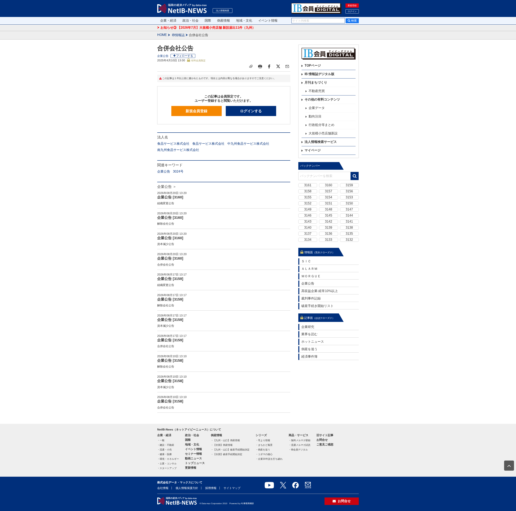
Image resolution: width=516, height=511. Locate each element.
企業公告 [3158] (170, 360)
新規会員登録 (196, 111)
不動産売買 (317, 91)
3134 (307, 239)
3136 (328, 233)
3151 (328, 203)
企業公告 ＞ (166, 187)
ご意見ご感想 (324, 444)
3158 (307, 191)
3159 (349, 185)
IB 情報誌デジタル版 (319, 74)
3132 (349, 239)
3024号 (178, 171)
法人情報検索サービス (321, 141)
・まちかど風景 (264, 445)
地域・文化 (244, 20)
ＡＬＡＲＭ (309, 268)
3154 (328, 197)
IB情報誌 (178, 35)
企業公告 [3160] (170, 197)
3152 (307, 203)
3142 (328, 221)
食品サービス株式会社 (173, 143)
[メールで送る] (287, 66)
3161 (307, 185)
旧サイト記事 (324, 435)
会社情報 (163, 488)
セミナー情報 (193, 453)
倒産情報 (223, 20)
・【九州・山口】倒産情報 (225, 440)
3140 (307, 227)
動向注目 (315, 116)
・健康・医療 (164, 454)
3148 (328, 209)
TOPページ (313, 65)
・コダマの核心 (264, 454)
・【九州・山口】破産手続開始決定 (230, 449)
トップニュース (195, 463)
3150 (349, 203)
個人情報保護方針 (187, 488)
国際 (208, 20)
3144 (349, 215)
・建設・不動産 (165, 445)
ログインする (251, 111)
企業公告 (163, 56)
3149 (307, 209)
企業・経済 (168, 20)
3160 (328, 185)
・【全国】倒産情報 (222, 445)
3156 (349, 191)
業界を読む (309, 334)
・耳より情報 (263, 440)
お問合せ (322, 439)
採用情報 (210, 488)
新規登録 (352, 5)
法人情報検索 (222, 10)
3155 (307, 197)
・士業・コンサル (167, 463)
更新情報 (190, 467)
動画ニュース (193, 458)
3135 (349, 233)
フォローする (184, 55)
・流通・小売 (164, 449)
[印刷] (260, 66)
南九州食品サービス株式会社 (178, 150)
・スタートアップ (167, 468)
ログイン (352, 11)
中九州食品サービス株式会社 (248, 143)
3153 (349, 197)
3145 (328, 215)
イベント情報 (268, 20)
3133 (328, 239)
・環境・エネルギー (168, 459)
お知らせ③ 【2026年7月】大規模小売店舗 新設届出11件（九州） (207, 27)
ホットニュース (312, 341)
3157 (328, 191)
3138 (349, 227)
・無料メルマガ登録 (299, 440)
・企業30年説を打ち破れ (269, 459)
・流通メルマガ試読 (299, 445)
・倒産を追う (263, 449)
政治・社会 (190, 20)
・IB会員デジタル (298, 449)
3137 (307, 233)
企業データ (317, 108)
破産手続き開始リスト (317, 306)
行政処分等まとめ (321, 125)
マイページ (313, 150)
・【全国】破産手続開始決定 (226, 454)
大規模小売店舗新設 (323, 133)
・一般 (160, 440)
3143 (307, 221)
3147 (349, 209)
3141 (349, 221)
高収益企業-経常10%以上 (319, 291)
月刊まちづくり (316, 82)
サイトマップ (232, 488)
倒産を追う (309, 349)
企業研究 (307, 327)
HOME (162, 35)
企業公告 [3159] (170, 279)
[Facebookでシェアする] (269, 66)
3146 (307, 215)
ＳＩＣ (306, 261)
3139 (328, 227)
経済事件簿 (309, 356)
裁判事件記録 (311, 298)
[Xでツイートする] (278, 66)
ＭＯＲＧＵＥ (311, 276)
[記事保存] (251, 66)
